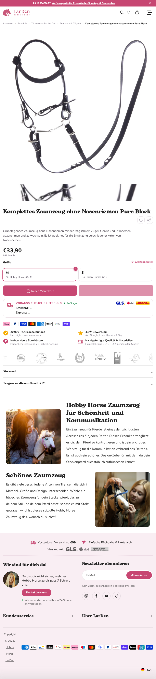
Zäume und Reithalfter (43, 23)
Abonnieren (139, 575)
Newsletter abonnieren (105, 564)
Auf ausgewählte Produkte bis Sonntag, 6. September (83, 3)
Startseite (8, 23)
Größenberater (144, 262)
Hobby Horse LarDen (9, 653)
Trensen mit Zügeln (70, 23)
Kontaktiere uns (36, 592)
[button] (150, 3)
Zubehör (22, 23)
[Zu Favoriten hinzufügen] (141, 220)
